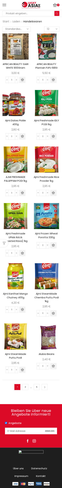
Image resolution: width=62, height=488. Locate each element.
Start (6, 21)
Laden (16, 21)
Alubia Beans (46, 354)
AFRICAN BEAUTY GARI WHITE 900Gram (15, 65)
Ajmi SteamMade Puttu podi (15, 355)
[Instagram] (34, 441)
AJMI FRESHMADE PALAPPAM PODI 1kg (15, 178)
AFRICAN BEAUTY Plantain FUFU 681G (46, 65)
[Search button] (56, 13)
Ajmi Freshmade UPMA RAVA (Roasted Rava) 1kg (15, 237)
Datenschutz (39, 468)
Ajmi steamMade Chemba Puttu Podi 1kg (46, 297)
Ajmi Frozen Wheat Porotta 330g (46, 235)
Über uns (18, 468)
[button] (22, 80)
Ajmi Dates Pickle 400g (15, 122)
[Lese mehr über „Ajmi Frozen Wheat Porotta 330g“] (53, 245)
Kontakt (41, 476)
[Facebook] (27, 441)
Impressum (21, 476)
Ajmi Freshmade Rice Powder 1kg (46, 178)
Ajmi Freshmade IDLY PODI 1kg (46, 122)
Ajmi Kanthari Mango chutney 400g (15, 295)
